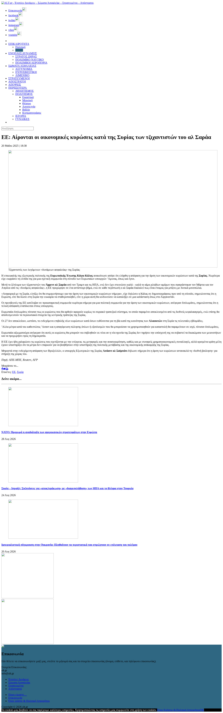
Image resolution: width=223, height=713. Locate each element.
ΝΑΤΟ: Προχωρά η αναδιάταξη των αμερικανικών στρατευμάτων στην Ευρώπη (49, 432)
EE (14, 372)
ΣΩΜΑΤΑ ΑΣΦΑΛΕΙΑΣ (22, 65)
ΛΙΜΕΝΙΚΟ (22, 75)
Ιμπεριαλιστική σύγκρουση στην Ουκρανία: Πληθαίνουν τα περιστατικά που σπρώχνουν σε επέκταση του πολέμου (69, 544)
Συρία (20, 372)
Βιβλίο (26, 109)
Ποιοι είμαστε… (17, 694)
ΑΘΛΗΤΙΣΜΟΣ (24, 90)
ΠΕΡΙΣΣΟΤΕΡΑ (17, 87)
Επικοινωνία (15, 697)
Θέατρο (26, 103)
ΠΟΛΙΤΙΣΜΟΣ (24, 94)
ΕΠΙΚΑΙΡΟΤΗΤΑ (18, 43)
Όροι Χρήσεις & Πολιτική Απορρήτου (178, 709)
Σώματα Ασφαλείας (19, 682)
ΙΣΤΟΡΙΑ (20, 115)
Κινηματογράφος (31, 112)
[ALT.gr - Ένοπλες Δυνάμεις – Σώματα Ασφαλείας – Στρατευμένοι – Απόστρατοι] (47, 2)
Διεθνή (19, 50)
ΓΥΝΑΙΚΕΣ (22, 119)
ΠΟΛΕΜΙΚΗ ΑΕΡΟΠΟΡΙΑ (31, 62)
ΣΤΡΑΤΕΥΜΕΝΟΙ (19, 78)
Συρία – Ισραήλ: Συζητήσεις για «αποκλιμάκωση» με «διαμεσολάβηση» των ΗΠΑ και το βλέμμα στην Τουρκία (67, 488)
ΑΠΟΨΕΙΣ (14, 84)
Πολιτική (20, 47)
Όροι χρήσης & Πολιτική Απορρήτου (29, 700)
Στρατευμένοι (16, 685)
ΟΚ (202, 709)
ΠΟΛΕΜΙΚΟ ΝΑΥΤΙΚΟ (29, 59)
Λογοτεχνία (28, 106)
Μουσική (27, 100)
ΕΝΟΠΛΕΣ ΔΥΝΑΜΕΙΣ (22, 53)
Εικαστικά (28, 97)
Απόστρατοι (15, 688)
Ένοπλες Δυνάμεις (18, 679)
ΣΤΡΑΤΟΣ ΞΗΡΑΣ (26, 56)
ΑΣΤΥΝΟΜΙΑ (23, 68)
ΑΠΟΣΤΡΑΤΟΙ (17, 81)
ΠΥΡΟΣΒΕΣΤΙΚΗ (26, 72)
